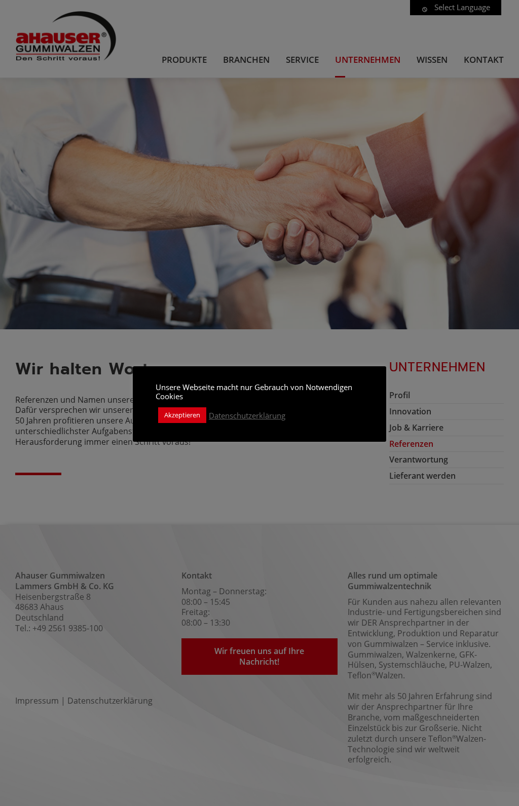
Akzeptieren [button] (182, 414)
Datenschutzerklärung (247, 415)
